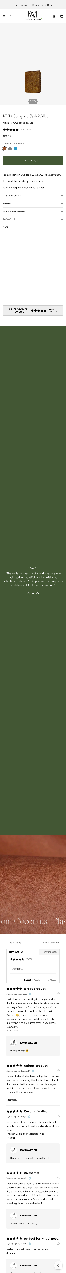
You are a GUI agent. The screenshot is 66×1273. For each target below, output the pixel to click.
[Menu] (4, 16)
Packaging (9, 219)
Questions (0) (49, 951)
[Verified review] (30, 994)
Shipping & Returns (14, 211)
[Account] (54, 16)
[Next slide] (62, 5)
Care (5, 227)
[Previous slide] (4, 5)
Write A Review (14, 942)
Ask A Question (51, 942)
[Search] (11, 16)
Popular (37, 979)
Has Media (51, 979)
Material (8, 203)
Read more (12, 1030)
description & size (13, 195)
